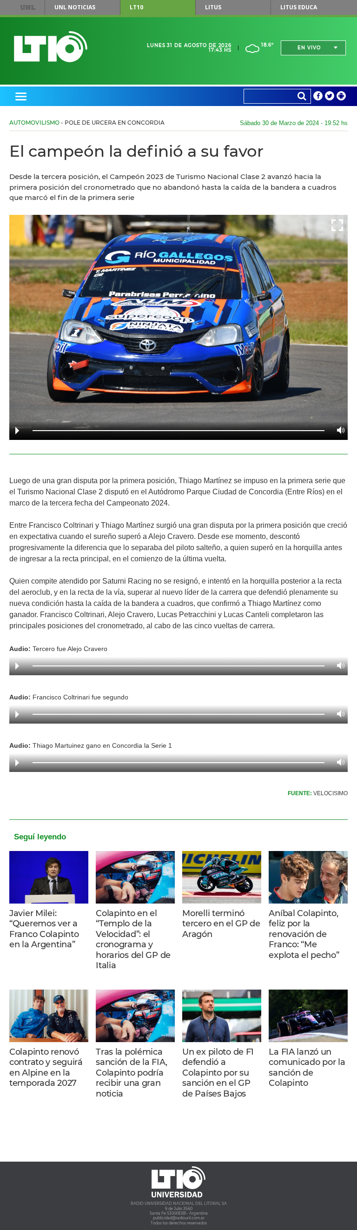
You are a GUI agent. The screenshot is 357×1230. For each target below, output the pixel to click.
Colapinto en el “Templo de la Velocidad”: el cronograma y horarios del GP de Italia (133, 939)
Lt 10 (50, 46)
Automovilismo (34, 122)
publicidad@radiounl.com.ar (179, 1218)
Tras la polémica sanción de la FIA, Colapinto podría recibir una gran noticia (131, 1073)
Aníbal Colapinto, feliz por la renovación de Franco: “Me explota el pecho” (304, 934)
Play (17, 430)
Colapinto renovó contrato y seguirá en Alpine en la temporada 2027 (46, 1068)
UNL (28, 7)
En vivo (309, 48)
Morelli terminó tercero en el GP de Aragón (221, 923)
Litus (213, 7)
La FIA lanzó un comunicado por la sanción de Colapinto (307, 1068)
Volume (338, 430)
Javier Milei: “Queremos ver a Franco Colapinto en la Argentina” (44, 929)
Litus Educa (298, 7)
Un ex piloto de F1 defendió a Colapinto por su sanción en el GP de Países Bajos (218, 1073)
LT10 (136, 7)
